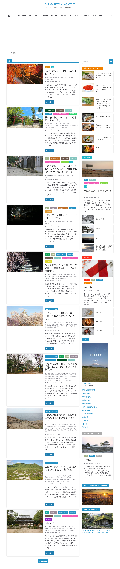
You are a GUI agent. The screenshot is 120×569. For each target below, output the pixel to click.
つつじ (48, 476)
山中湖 (84, 424)
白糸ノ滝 (85, 417)
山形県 (57, 324)
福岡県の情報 (57, 515)
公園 (69, 274)
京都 (51, 77)
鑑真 (71, 530)
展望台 (73, 477)
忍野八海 (85, 427)
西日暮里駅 (57, 380)
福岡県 (47, 512)
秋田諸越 (98, 312)
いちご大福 (99, 330)
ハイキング (53, 476)
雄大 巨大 (56, 481)
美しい (74, 77)
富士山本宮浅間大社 (89, 390)
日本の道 (57, 175)
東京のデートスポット (64, 375)
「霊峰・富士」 (86, 383)
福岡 (57, 77)
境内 (64, 124)
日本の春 (47, 254)
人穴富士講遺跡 (87, 414)
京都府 (47, 208)
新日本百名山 (52, 479)
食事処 (46, 431)
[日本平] (88, 238)
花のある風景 (50, 327)
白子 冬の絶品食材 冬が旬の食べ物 (103, 138)
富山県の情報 (73, 158)
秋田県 (93, 279)
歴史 (68, 125)
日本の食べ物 (22, 15)
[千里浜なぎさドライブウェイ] (97, 169)
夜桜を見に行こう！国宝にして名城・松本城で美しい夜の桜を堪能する (61, 268)
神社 (76, 125)
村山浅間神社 (86, 397)
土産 (71, 424)
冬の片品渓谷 (100, 219)
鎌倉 (68, 530)
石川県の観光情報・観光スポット (92, 183)
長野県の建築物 (49, 258)
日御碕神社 (54, 428)
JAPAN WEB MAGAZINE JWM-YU (54, 179)
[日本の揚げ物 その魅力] (88, 117)
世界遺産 (86, 15)
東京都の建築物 (60, 110)
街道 (55, 327)
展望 (70, 477)
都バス (59, 127)
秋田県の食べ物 (88, 283)
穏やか (47, 127)
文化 (55, 125)
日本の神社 (54, 15)
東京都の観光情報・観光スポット (61, 113)
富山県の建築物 (65, 158)
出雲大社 (57, 424)
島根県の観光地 (61, 426)
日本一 (59, 428)
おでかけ (48, 274)
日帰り (74, 276)
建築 (59, 221)
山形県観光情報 (63, 324)
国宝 (72, 274)
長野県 (53, 254)
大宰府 (72, 526)
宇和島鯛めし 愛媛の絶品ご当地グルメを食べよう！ (103, 127)
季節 (54, 276)
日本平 (98, 238)
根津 (66, 125)
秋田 (66, 77)
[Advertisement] (60, 32)
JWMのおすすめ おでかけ (51, 309)
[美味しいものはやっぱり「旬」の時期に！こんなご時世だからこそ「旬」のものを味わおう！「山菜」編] (88, 104)
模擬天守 (49, 326)
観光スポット (48, 223)
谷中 (56, 127)
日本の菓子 (87, 279)
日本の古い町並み (75, 15)
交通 (63, 526)
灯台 (71, 428)
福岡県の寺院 (72, 512)
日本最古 (69, 528)
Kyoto (47, 77)
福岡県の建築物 (49, 515)
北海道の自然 (48, 477)
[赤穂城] (97, 445)
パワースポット (50, 124)
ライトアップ (60, 274)
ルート (53, 424)
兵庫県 (86, 455)
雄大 (52, 481)
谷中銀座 (65, 380)
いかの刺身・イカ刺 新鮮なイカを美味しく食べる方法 (103, 76)
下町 (56, 124)
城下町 (46, 324)
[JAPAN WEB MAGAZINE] (9, 15)
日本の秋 (45, 15)
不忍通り (60, 124)
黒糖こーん (99, 321)
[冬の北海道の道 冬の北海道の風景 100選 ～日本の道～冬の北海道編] (88, 248)
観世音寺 (49, 523)
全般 (100, 15)
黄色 (52, 79)
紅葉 (69, 77)
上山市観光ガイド (61, 322)
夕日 (74, 424)
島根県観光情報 (70, 426)
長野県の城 (70, 254)
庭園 (61, 276)
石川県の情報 (93, 179)
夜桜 (52, 276)
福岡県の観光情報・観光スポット (70, 515)
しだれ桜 (53, 274)
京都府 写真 (54, 208)
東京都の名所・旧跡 (50, 110)
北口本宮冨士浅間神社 (89, 407)
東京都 (67, 356)
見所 (59, 530)
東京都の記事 (73, 113)
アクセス (53, 322)
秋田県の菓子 (100, 279)
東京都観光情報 (72, 376)
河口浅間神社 (86, 410)
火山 (59, 479)
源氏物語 (55, 530)
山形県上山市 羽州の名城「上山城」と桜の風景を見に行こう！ (60, 316)
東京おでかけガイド (53, 375)
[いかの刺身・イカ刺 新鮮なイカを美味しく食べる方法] (88, 76)
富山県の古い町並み (55, 158)
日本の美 (72, 373)
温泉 (61, 326)
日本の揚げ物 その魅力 (103, 116)
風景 (30, 15)
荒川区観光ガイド (49, 380)
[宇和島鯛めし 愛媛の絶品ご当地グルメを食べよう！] (88, 128)
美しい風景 (48, 79)
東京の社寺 (48, 376)
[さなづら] (97, 268)
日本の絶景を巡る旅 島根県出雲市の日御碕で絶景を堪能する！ (61, 418)
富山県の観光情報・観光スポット (53, 162)
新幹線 (70, 276)
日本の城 (99, 455)
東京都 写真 (74, 356)
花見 (67, 378)
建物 (67, 124)
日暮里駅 (67, 373)
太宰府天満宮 (48, 528)
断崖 (46, 428)
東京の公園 (73, 375)
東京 (46, 375)
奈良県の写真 (64, 477)
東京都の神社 (48, 113)
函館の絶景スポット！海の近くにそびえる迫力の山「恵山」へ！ (61, 469)
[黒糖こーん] (88, 322)
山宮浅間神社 (86, 393)
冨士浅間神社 (86, 400)
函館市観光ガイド (63, 476)
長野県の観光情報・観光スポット (70, 258)
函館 (58, 476)
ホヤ (97, 148)
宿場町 (53, 324)
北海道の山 (72, 476)
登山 (62, 479)
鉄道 (70, 380)
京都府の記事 (48, 211)
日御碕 (49, 428)
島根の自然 (48, 426)
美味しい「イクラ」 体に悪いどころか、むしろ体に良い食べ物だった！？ (103, 89)
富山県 (47, 158)
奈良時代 (54, 528)
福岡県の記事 (48, 519)
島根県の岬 (54, 426)
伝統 (47, 175)
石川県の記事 (104, 183)
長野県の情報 (57, 258)
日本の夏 (37, 15)
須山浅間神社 (86, 403)
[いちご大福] (88, 331)
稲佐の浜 (47, 430)
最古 (73, 528)
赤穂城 (87, 460)
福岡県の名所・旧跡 (63, 512)
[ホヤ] (88, 149)
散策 (54, 77)
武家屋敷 (54, 326)
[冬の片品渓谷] (88, 219)
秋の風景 (62, 77)
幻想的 (58, 276)
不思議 (53, 526)
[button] (95, 15)
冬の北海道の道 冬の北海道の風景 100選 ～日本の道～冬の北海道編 (104, 248)
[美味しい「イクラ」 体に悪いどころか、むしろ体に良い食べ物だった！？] (88, 89)
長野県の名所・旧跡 (61, 254)
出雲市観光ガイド (64, 424)
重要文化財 (64, 127)
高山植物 (67, 481)
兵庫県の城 (92, 455)
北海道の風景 (55, 477)
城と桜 (46, 276)
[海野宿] (88, 229)
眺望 (65, 479)
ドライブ (48, 424)
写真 (93, 15)
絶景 (50, 127)
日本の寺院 (63, 15)
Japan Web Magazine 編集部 (53, 81)
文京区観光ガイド (49, 125)
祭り (70, 175)
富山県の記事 (65, 162)
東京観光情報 (60, 125)
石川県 (86, 179)
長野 (62, 278)
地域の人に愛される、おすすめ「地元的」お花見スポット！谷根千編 (61, 366)
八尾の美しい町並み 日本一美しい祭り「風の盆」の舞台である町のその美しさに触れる (61, 169)
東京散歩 (65, 376)
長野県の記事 (48, 261)
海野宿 (98, 228)
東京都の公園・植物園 (50, 359)
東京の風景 (60, 376)
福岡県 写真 (54, 512)
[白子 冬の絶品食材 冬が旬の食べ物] (88, 139)
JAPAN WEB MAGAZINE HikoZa (54, 382)
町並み (67, 175)
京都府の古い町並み (63, 208)
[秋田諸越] (88, 312)
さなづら (88, 287)
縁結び (54, 430)
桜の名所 (49, 278)
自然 (53, 127)
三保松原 (85, 420)
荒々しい (72, 430)
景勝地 (67, 428)
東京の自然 (54, 376)
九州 (56, 526)
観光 (76, 430)
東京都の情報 (68, 110)
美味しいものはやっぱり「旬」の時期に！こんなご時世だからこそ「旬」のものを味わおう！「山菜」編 (103, 104)
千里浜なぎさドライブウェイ (98, 192)
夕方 (54, 221)
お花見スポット (50, 373)
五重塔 (48, 221)
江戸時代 (72, 125)
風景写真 (62, 481)
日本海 (63, 428)
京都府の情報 (72, 208)
